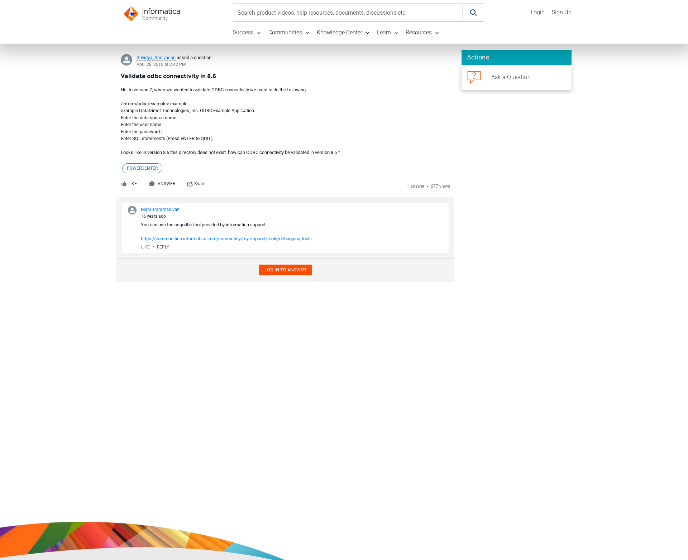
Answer (166, 183)
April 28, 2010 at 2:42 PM (161, 64)
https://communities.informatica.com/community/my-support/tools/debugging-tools (226, 238)
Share (199, 183)
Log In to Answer (285, 269)
